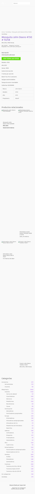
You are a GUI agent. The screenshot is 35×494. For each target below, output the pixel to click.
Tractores (7, 464)
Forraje (7, 416)
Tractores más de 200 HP (13, 471)
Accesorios (5, 382)
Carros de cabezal (11, 394)
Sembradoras (10, 461)
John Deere (13, 46)
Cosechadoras (10, 396)
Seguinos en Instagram (19, 488)
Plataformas (10, 401)
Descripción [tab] (5, 52)
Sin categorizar (6, 474)
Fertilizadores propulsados (14, 413)
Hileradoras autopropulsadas (15, 420)
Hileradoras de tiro (12, 423)
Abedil (17, 98)
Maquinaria (5, 389)
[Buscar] (29, 3)
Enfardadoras (10, 418)
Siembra (7, 454)
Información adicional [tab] (8, 55)
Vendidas (4, 477)
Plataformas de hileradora (14, 425)
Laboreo (7, 430)
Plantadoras (10, 459)
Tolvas (8, 406)
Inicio (3, 32)
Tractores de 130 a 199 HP (13, 466)
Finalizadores (10, 437)
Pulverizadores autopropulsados (15, 449)
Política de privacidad (17, 489)
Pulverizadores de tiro (12, 452)
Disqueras (9, 435)
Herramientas (9, 384)
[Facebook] (3, 3)
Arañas (8, 456)
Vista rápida (9, 119)
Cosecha (7, 391)
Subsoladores (10, 440)
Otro (6, 442)
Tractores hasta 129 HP (13, 469)
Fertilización (8, 409)
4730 (8, 46)
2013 (16, 95)
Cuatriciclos (9, 445)
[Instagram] (6, 3)
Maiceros (9, 399)
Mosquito (18, 46)
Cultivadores (10, 432)
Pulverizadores (9, 447)
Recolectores (10, 404)
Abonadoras (9, 411)
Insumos (7, 386)
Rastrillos (9, 428)
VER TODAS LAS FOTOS (11, 59)
